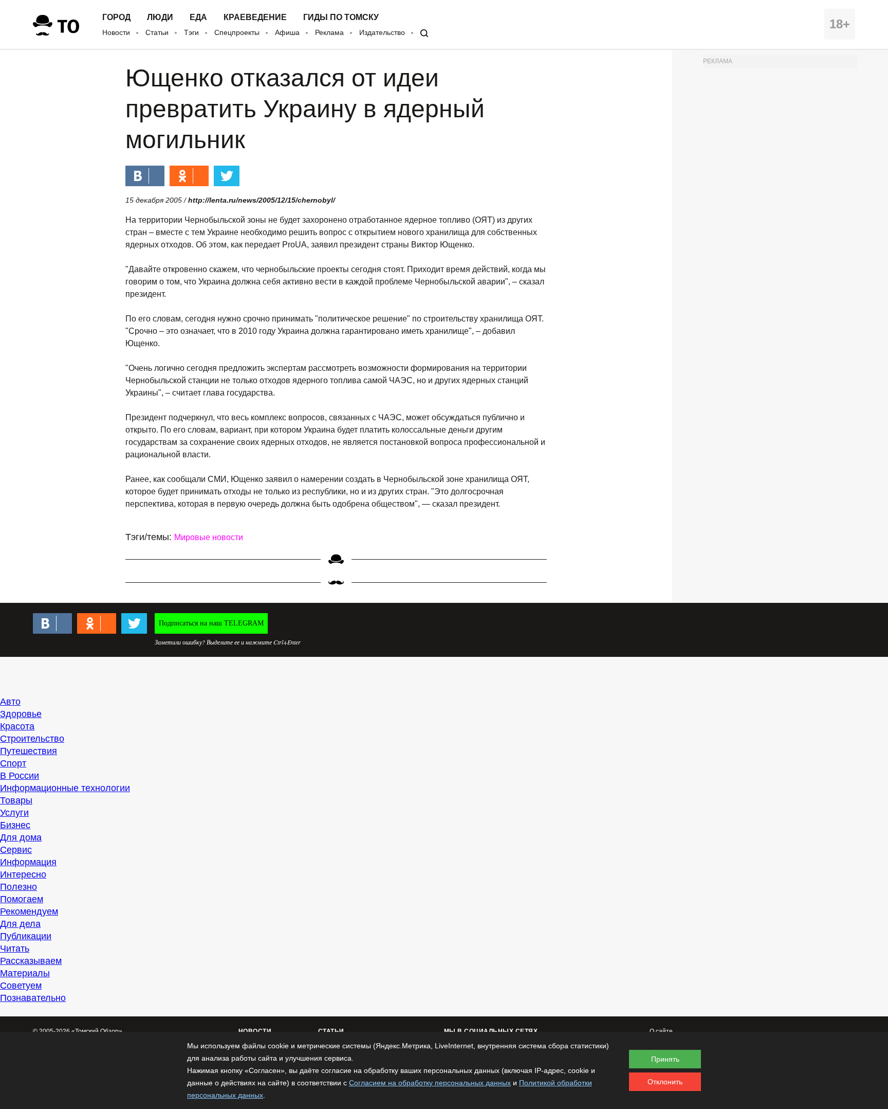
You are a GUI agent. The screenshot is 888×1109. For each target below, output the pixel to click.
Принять (665, 1059)
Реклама (329, 32)
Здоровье (21, 714)
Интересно (23, 874)
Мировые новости (208, 537)
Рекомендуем (29, 911)
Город (116, 17)
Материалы (25, 973)
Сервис (16, 850)
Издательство (382, 32)
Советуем (21, 985)
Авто (10, 701)
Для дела (20, 924)
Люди (160, 17)
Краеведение (255, 17)
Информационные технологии (65, 788)
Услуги (14, 813)
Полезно (18, 887)
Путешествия (28, 751)
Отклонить (664, 1082)
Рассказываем (31, 961)
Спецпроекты (237, 32)
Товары (16, 800)
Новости (116, 32)
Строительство (32, 739)
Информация (28, 862)
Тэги (191, 32)
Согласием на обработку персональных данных (430, 1083)
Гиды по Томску (341, 17)
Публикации (25, 936)
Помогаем (21, 899)
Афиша (287, 32)
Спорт (13, 763)
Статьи (157, 32)
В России (19, 776)
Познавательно (33, 998)
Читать (14, 948)
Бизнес (15, 825)
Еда (198, 17)
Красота (17, 726)
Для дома (21, 837)
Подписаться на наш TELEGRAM (211, 623)
